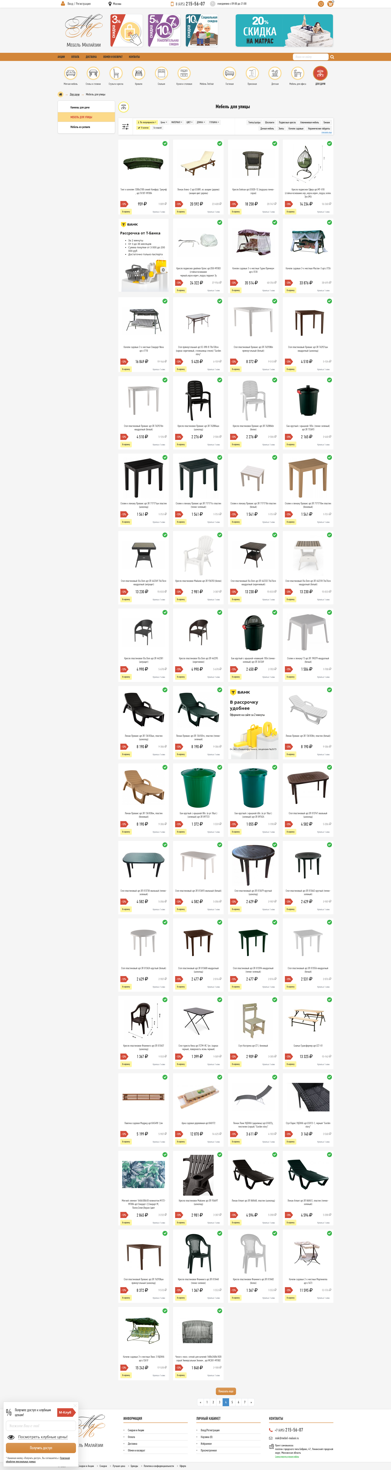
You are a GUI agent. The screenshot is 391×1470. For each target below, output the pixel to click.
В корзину (126, 211)
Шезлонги (269, 122)
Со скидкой (157, 127)
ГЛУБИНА (213, 122)
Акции (61, 57)
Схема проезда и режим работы (287, 1456)
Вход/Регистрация (210, 1430)
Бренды (134, 1466)
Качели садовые (296, 128)
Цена (163, 122)
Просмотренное (209, 1450)
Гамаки (327, 122)
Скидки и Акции (136, 1430)
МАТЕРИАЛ (175, 122)
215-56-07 (190, 4)
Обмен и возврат (112, 57)
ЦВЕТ (189, 122)
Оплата (75, 57)
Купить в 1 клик (159, 211)
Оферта (183, 1466)
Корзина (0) (206, 1437)
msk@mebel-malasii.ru (287, 1438)
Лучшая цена (119, 1466)
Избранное (206, 1444)
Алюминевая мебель (309, 122)
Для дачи (74, 94)
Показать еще (226, 1391)
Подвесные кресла (287, 122)
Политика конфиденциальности (159, 1466)
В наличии (144, 127)
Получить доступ (41, 1447)
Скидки (103, 1466)
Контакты (134, 57)
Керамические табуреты (319, 128)
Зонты (281, 128)
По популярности (147, 122)
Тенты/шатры (254, 122)
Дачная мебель (267, 128)
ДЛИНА (200, 122)
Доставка (91, 57)
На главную (60, 94)
